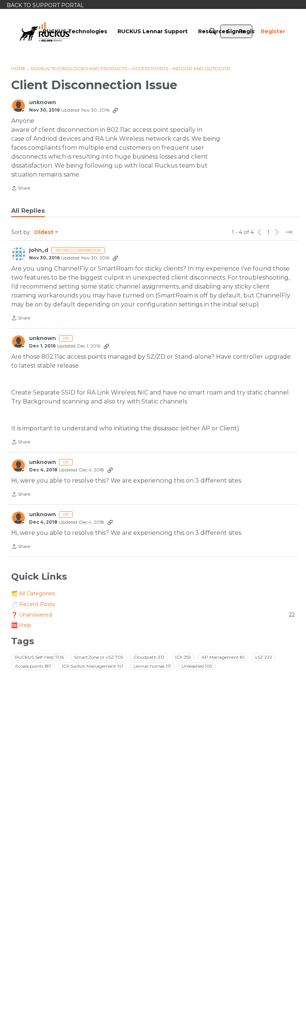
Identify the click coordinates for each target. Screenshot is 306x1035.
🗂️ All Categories (33, 593)
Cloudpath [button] (149, 657)
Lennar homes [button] (152, 666)
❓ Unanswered (153, 614)
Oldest (44, 232)
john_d (38, 250)
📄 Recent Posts (33, 604)
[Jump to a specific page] (289, 232)
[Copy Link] (115, 110)
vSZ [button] (263, 657)
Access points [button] (33, 666)
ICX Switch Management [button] (92, 666)
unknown (42, 102)
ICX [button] (183, 657)
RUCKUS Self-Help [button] (39, 657)
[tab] (28, 211)
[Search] (212, 31)
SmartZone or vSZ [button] (98, 657)
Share (20, 189)
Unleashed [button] (197, 666)
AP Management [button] (223, 657)
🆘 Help (21, 625)
